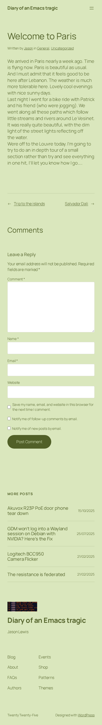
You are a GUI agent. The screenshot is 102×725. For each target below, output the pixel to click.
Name (13, 338)
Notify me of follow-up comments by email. (44, 418)
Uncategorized (62, 48)
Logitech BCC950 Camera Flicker (25, 556)
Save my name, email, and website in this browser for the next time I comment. (53, 407)
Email (12, 360)
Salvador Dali (76, 203)
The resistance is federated (36, 574)
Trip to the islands (29, 203)
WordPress (86, 715)
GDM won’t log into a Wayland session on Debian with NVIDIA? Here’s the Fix (37, 533)
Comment (16, 279)
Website (13, 382)
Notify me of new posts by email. (36, 428)
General (43, 48)
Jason (28, 48)
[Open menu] (92, 8)
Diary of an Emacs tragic (32, 8)
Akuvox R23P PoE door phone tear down (37, 511)
